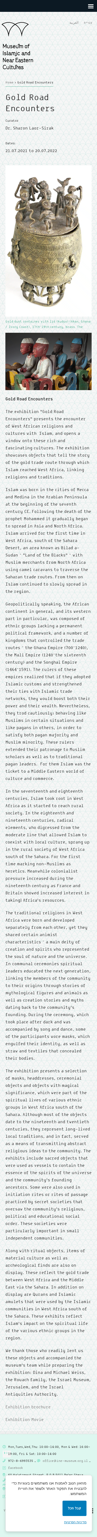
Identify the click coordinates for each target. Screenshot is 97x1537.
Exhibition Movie (24, 1420)
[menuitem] (74, 23)
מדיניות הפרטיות (75, 1522)
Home (9, 82)
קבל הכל (74, 1508)
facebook (15, 1468)
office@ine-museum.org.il (65, 1461)
